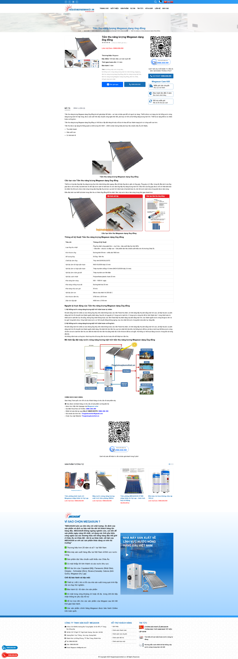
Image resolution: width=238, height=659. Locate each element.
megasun (137, 72)
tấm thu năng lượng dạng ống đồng (112, 74)
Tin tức (140, 8)
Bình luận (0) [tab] (79, 108)
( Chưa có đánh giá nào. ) (119, 42)
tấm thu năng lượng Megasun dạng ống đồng (115, 76)
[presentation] (65, 47)
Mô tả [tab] (67, 108)
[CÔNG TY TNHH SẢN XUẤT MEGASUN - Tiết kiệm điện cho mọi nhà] (79, 8)
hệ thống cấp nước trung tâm (114, 69)
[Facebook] (66, 2)
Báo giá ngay (114, 84)
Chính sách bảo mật (118, 641)
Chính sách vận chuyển (119, 634)
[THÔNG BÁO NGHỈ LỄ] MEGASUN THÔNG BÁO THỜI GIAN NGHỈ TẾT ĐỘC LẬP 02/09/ (155, 629)
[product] (77, 481)
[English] (168, 1)
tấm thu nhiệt (134, 76)
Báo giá (165, 8)
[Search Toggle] (155, 2)
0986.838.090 (135, 84)
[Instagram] (77, 2)
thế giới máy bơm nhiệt (108, 79)
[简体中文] (171, 1)
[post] (141, 627)
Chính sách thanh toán (119, 630)
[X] (69, 2)
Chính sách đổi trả (118, 637)
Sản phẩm (124, 8)
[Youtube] (73, 2)
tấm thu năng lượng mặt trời (132, 74)
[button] (169, 464)
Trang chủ (104, 8)
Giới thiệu (114, 8)
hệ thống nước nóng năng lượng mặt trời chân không (118, 72)
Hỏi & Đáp (149, 8)
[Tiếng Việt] (165, 1)
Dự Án (132, 8)
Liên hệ (157, 8)
